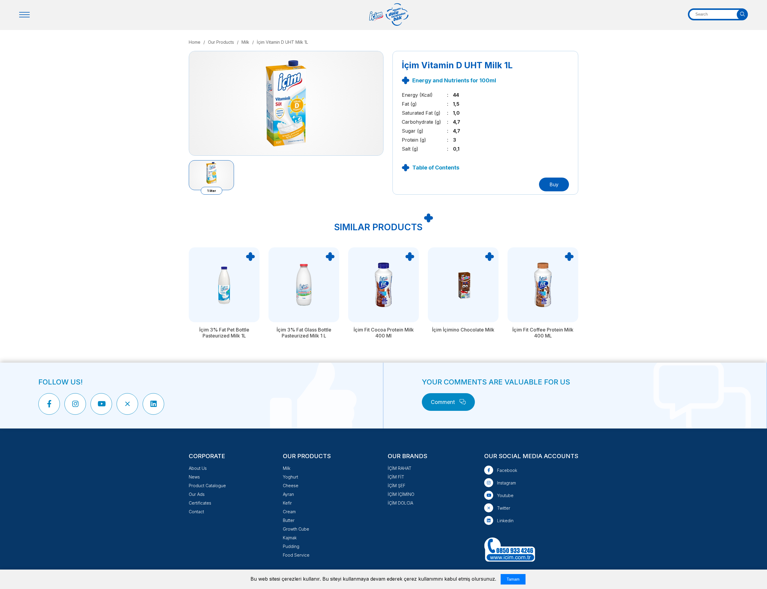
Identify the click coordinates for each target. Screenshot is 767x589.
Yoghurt (290, 476)
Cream (289, 511)
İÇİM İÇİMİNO (401, 494)
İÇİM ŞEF (396, 485)
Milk (245, 42)
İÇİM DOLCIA (400, 502)
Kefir (287, 502)
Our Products (221, 42)
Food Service (296, 555)
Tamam (513, 579)
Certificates (200, 502)
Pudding (291, 546)
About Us (198, 468)
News (194, 476)
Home (194, 42)
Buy (553, 184)
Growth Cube (296, 529)
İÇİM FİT (396, 476)
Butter (289, 520)
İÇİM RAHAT (399, 468)
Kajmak (290, 537)
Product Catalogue (207, 485)
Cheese (290, 485)
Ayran (288, 494)
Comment (443, 402)
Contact (196, 511)
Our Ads (197, 494)
